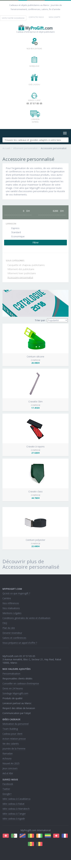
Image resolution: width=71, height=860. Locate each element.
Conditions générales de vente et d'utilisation (26, 618)
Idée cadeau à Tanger (14, 813)
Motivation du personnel (15, 723)
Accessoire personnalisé (20, 277)
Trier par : (40, 320)
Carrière (6, 598)
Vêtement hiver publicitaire (21, 273)
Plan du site (8, 627)
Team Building (10, 728)
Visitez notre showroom (13, 18)
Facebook (7, 784)
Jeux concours (10, 768)
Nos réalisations (11, 608)
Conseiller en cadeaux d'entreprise (20, 683)
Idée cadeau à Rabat (13, 803)
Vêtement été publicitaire (20, 269)
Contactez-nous (36, 17)
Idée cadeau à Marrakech (16, 808)
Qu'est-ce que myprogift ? (16, 593)
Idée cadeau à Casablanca (16, 798)
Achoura (6, 758)
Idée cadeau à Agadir (13, 818)
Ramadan (7, 753)
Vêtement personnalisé (25, 148)
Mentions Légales (11, 613)
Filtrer (36, 242)
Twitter (6, 788)
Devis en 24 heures (12, 688)
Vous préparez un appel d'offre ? (19, 642)
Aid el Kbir (7, 773)
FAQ (4, 623)
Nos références (10, 603)
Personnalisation (11, 673)
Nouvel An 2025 (10, 763)
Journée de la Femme (13, 748)
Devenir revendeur (12, 632)
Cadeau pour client (12, 733)
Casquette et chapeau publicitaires (26, 265)
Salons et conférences (14, 637)
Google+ (7, 793)
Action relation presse (14, 738)
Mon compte (54, 17)
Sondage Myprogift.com (15, 693)
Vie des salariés (10, 743)
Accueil (6, 148)
